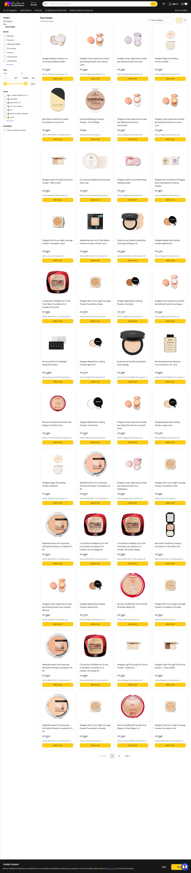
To (22, 73)
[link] (153, 4)
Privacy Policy (111, 868)
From (5, 73)
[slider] (5, 84)
